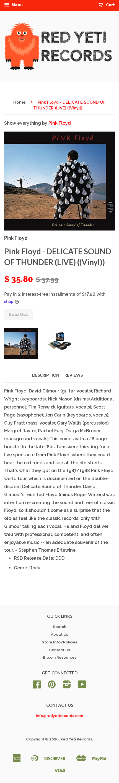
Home (19, 102)
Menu (17, 5)
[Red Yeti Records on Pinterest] (52, 686)
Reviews (73, 375)
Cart (110, 5)
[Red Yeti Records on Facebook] (37, 686)
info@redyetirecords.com (59, 715)
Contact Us (59, 650)
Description (45, 375)
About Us (59, 634)
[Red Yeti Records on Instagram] (67, 686)
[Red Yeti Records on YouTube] (82, 686)
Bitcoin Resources (59, 657)
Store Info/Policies (59, 642)
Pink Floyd (59, 123)
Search (59, 626)
